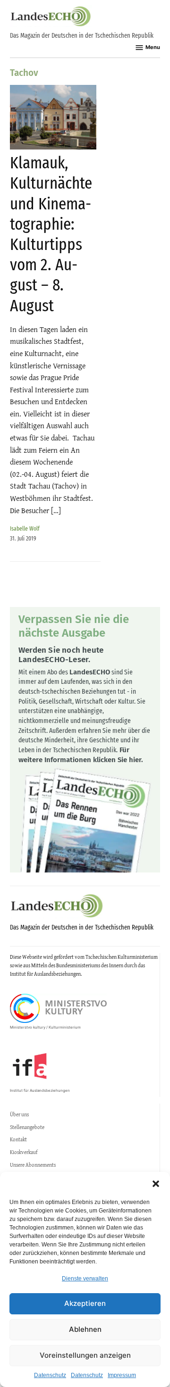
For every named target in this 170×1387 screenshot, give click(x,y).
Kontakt (18, 1139)
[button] (156, 1183)
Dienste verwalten (85, 1278)
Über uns (19, 1114)
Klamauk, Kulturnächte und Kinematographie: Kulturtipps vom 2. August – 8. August (51, 234)
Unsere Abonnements (33, 1165)
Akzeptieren (85, 1303)
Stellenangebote (27, 1127)
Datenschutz (50, 1375)
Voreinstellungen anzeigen (85, 1355)
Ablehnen (85, 1329)
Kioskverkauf (23, 1152)
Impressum (122, 1375)
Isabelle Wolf (25, 528)
